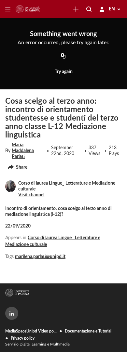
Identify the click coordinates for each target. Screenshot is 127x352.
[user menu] (102, 9)
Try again (64, 72)
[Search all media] (89, 9)
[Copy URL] (63, 56)
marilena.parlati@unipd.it (40, 256)
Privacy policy (23, 338)
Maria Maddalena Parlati (23, 151)
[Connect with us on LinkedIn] (11, 313)
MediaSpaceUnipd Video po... (31, 331)
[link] (76, 9)
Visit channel (31, 195)
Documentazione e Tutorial (88, 331)
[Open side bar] (8, 9)
